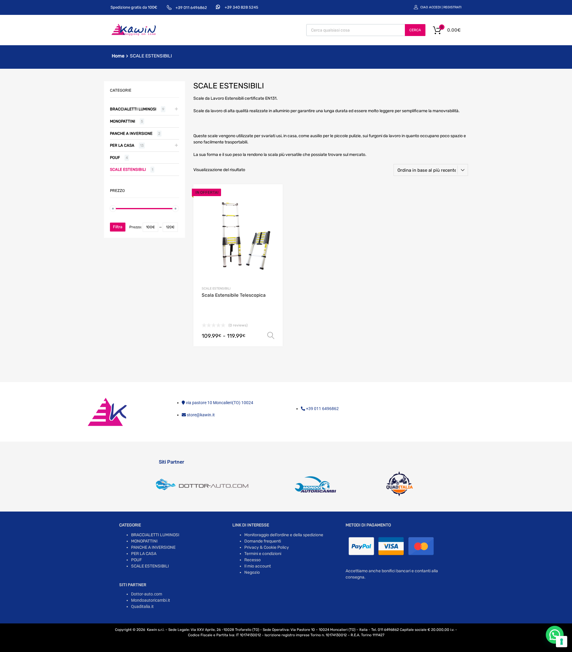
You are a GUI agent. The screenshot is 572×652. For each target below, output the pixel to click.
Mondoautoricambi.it (150, 600)
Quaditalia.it (142, 606)
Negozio (252, 572)
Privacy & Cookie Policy (266, 547)
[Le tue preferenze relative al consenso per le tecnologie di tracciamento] (561, 641)
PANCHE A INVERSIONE (131, 133)
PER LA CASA (122, 145)
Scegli (270, 336)
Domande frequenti (262, 541)
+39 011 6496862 (191, 7)
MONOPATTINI (122, 121)
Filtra (117, 226)
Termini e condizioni (262, 553)
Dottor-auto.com (146, 594)
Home (118, 56)
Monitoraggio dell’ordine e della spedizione (283, 534)
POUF (115, 157)
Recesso (252, 559)
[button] (555, 635)
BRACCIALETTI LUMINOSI (133, 109)
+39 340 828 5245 (241, 7)
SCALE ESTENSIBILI (216, 288)
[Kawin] (133, 34)
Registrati (452, 7)
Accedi (435, 7)
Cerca (415, 30)
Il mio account (257, 566)
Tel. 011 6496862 (385, 630)
